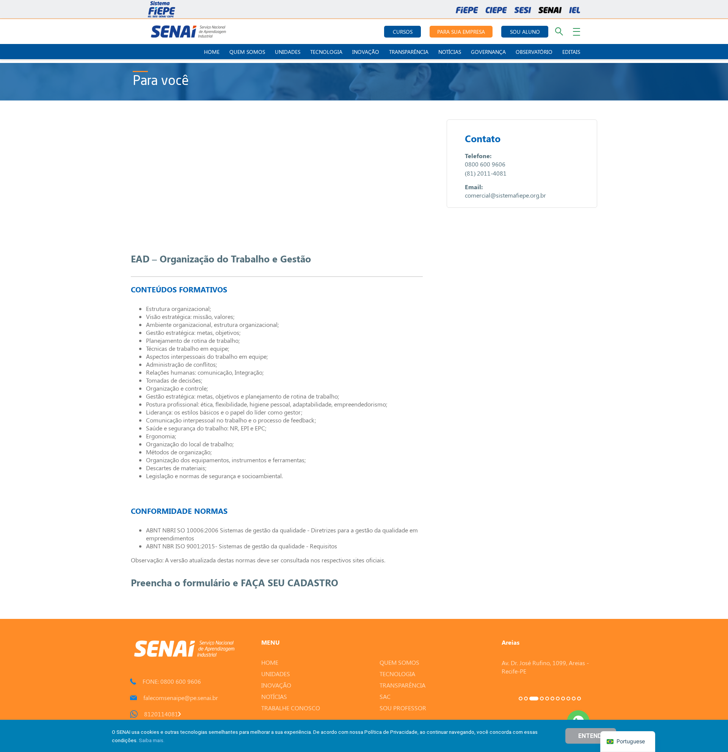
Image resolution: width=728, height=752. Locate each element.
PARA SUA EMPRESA (461, 31)
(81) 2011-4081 (486, 173)
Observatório (534, 51)
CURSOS (403, 31)
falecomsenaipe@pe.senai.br (180, 698)
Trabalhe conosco (290, 708)
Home (212, 51)
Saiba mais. (152, 740)
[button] (520, 698)
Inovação (365, 51)
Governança (488, 51)
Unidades (287, 51)
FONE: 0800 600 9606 (172, 681)
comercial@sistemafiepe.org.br (505, 195)
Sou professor (403, 708)
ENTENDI (590, 735)
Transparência (408, 51)
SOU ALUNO (525, 31)
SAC (385, 696)
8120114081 (161, 714)
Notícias (449, 51)
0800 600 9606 (485, 164)
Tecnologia (326, 51)
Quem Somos (247, 51)
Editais (571, 51)
